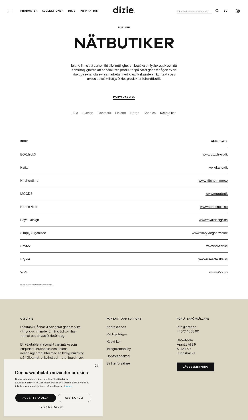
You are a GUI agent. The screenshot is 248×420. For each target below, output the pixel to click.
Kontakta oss (116, 327)
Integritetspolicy (119, 348)
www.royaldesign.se (213, 219)
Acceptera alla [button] (36, 398)
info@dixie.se (186, 327)
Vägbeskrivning (195, 367)
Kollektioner (53, 10)
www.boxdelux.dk (215, 154)
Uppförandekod (118, 356)
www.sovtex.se (217, 246)
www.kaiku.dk (218, 167)
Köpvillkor (114, 341)
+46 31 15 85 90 (188, 331)
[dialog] (53, 387)
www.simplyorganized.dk (210, 232)
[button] (53, 407)
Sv (226, 10)
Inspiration (89, 10)
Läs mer (68, 386)
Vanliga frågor (117, 334)
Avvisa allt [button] (74, 398)
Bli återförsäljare (118, 363)
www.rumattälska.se (213, 259)
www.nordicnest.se (214, 206)
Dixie (72, 10)
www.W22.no (218, 272)
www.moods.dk (217, 193)
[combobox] (96, 365)
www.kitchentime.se (213, 180)
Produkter (29, 10)
